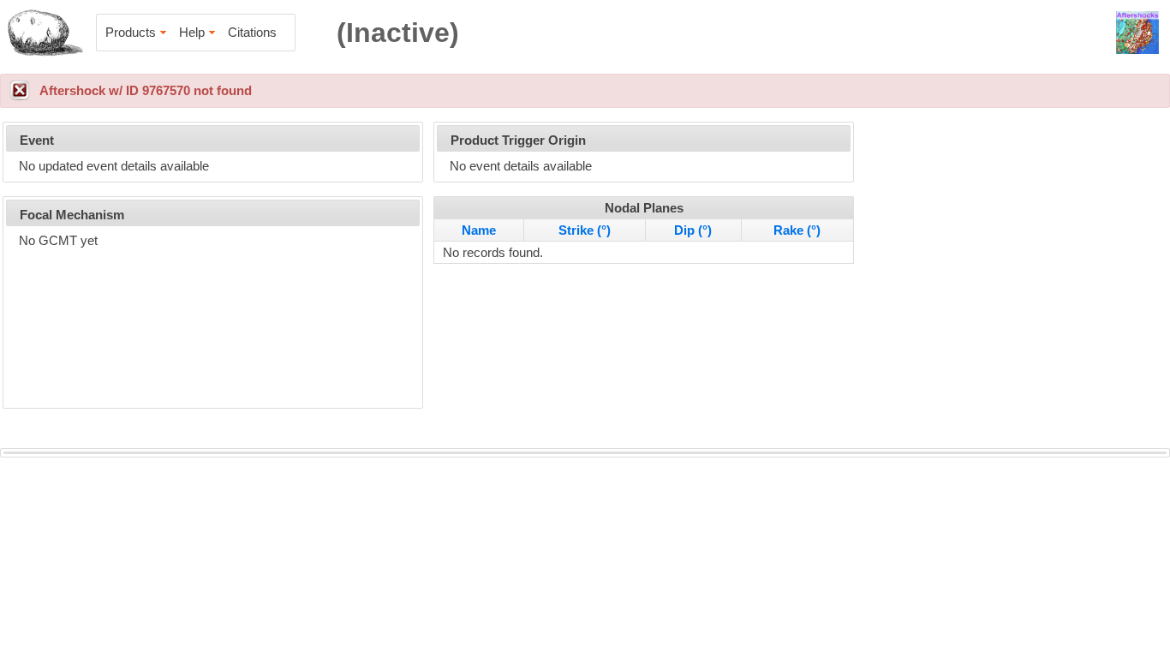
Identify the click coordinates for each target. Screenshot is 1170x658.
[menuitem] (137, 32)
